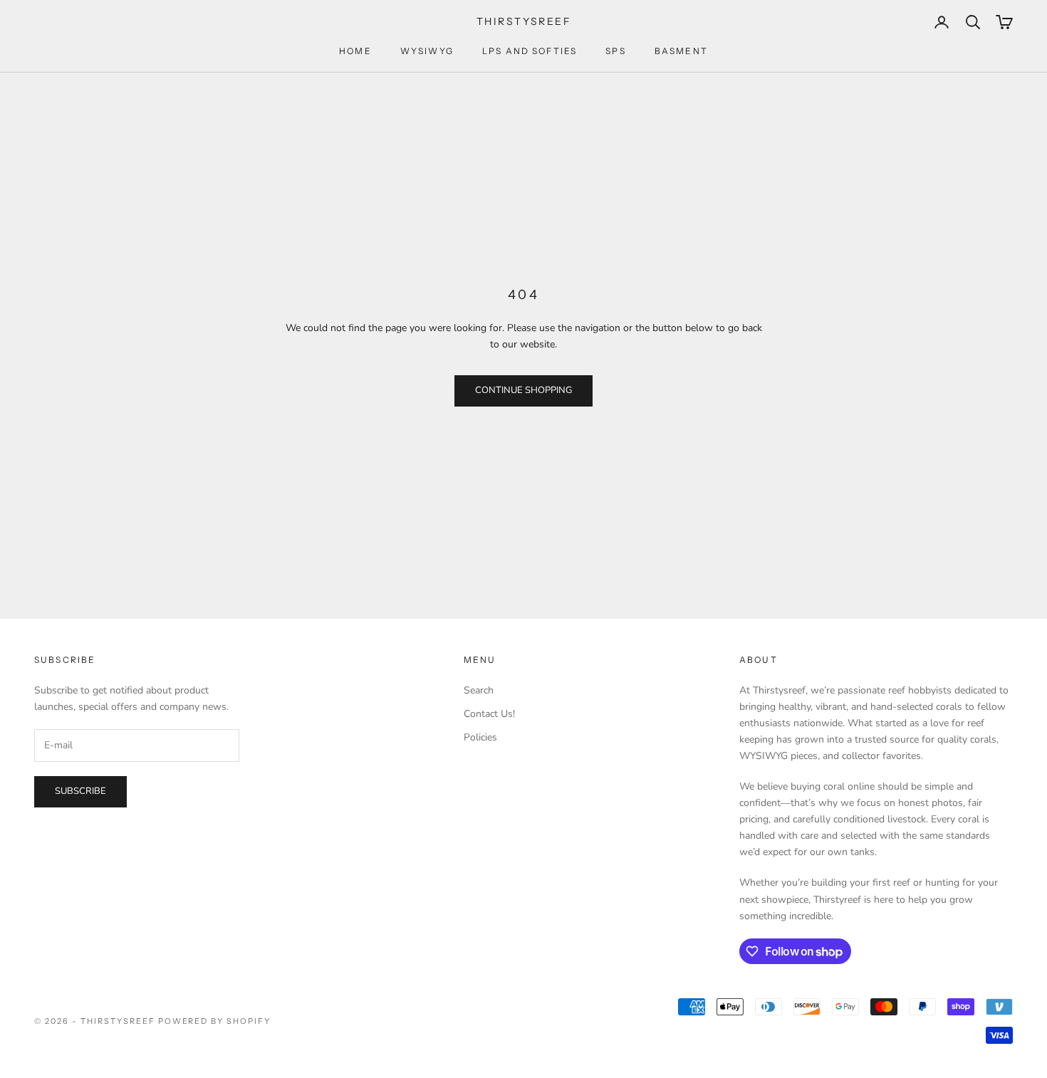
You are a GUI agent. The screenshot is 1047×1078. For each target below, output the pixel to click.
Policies (480, 737)
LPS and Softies (529, 51)
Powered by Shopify (214, 1021)
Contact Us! (489, 714)
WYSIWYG (427, 51)
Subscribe (80, 791)
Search (479, 690)
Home (355, 51)
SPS (615, 51)
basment (681, 51)
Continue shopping (523, 390)
